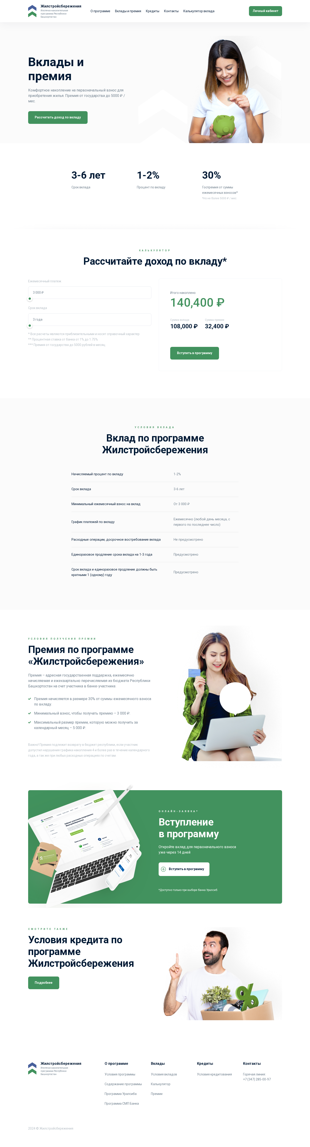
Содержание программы (123, 1084)
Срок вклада (37, 308)
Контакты (171, 11)
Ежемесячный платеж (44, 281)
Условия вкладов (164, 1074)
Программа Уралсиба (121, 1094)
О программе (100, 11)
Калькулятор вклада (198, 11)
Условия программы (120, 1074)
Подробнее (43, 982)
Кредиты (152, 11)
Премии (156, 1094)
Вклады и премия (128, 11)
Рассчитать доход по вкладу (58, 117)
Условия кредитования (214, 1074)
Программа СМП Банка (122, 1103)
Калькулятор (160, 1084)
